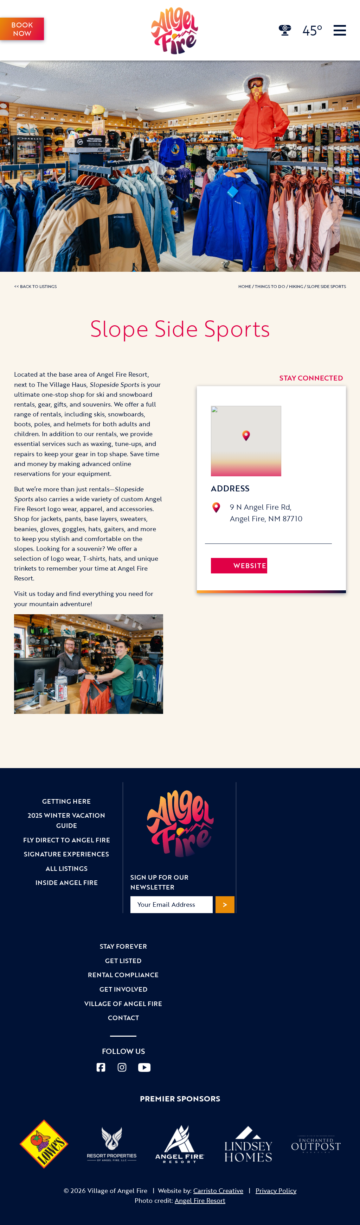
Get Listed (123, 960)
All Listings (67, 868)
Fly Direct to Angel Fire (66, 839)
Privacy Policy (276, 1190)
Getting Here (66, 801)
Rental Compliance (123, 974)
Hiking (296, 286)
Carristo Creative (218, 1190)
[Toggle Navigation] (340, 30)
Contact (123, 1017)
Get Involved (123, 989)
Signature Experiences (66, 854)
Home (244, 286)
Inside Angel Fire (67, 882)
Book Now (22, 28)
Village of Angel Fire (123, 1003)
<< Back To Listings (35, 286)
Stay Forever (123, 946)
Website (249, 565)
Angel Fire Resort (200, 1200)
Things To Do (270, 286)
